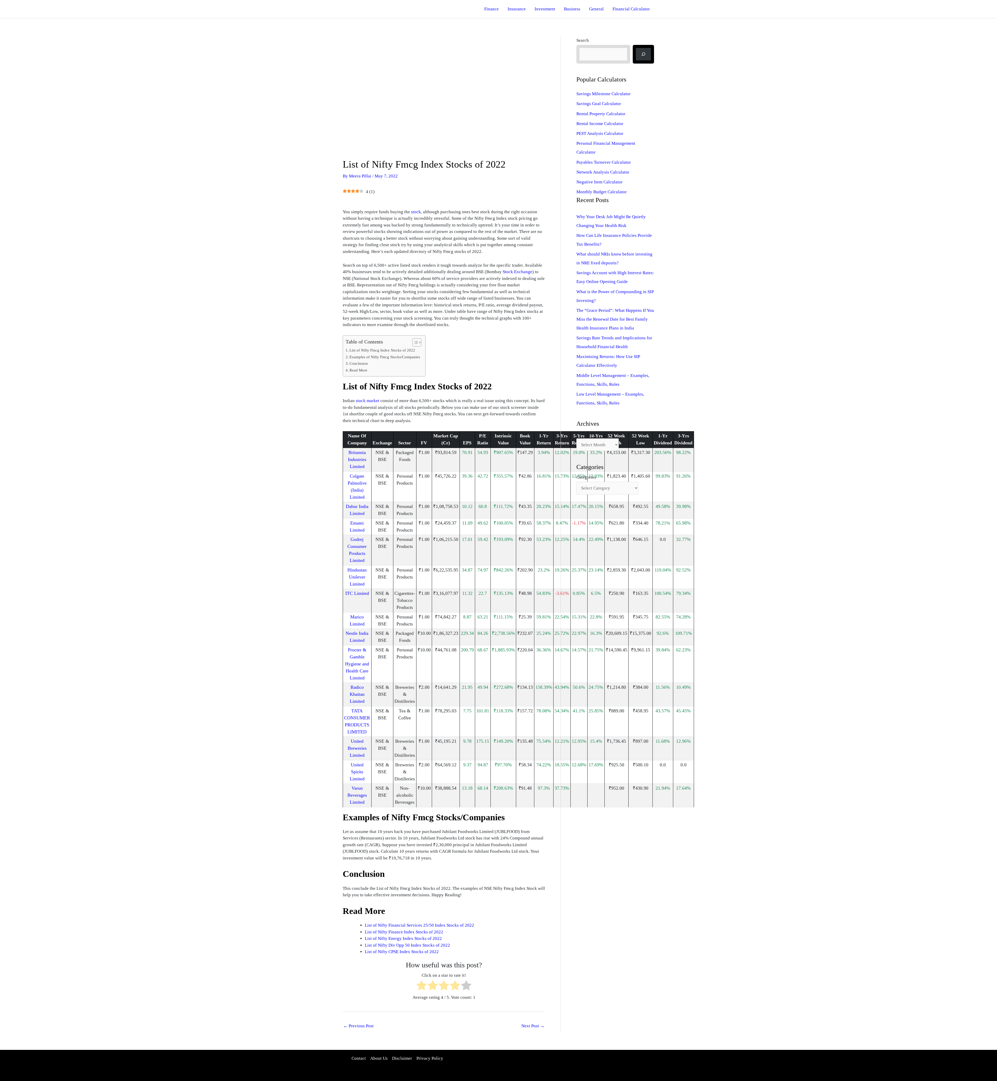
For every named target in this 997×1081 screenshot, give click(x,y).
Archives (584, 433)
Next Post (532, 1025)
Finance (491, 8)
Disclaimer (402, 1058)
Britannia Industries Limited (357, 459)
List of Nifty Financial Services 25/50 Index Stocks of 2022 (419, 925)
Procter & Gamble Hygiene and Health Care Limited (357, 663)
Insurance (517, 8)
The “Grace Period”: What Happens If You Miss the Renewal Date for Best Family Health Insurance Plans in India (615, 319)
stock (416, 211)
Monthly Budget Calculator (601, 191)
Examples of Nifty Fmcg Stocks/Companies (384, 357)
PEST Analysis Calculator (599, 133)
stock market (367, 400)
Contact (359, 1058)
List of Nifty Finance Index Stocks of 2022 (404, 931)
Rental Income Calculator (599, 123)
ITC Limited (357, 593)
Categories (586, 477)
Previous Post (358, 1025)
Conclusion (358, 363)
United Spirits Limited (357, 771)
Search (582, 40)
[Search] (643, 54)
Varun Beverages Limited (357, 795)
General (596, 8)
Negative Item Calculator (599, 182)
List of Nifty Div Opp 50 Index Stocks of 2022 (407, 945)
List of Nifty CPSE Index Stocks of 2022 (402, 951)
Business (572, 8)
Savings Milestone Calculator (603, 93)
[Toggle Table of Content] (414, 342)
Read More (358, 370)
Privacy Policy (429, 1058)
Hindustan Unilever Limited (357, 577)
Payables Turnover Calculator (603, 162)
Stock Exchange (517, 271)
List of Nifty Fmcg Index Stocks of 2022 (382, 350)
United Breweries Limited (357, 748)
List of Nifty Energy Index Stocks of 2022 (403, 938)
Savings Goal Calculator (598, 103)
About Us (379, 1058)
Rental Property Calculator (600, 113)
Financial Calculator (631, 8)
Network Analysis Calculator (602, 172)
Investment (545, 8)
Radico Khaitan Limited (357, 694)
